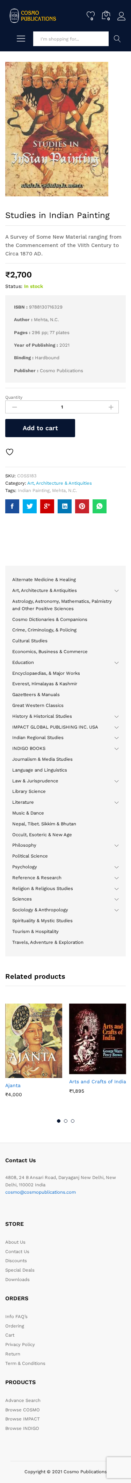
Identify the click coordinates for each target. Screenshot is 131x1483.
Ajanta (13, 1085)
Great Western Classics (38, 705)
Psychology (24, 866)
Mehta (59, 490)
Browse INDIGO (22, 1428)
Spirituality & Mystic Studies (42, 920)
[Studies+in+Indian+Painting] (30, 506)
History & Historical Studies (42, 716)
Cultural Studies (30, 640)
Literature (23, 802)
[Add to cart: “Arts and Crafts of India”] (81, 1070)
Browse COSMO (22, 1409)
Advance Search (117, 38)
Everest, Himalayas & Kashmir (44, 683)
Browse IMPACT (22, 1418)
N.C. (72, 490)
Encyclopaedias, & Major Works (46, 673)
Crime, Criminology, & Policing (44, 629)
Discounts (16, 1260)
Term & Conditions (25, 1363)
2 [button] (65, 1121)
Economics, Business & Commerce (50, 651)
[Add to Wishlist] (10, 452)
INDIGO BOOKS (28, 748)
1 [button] (58, 1121)
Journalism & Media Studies (42, 759)
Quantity (13, 397)
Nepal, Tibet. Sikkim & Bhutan (44, 823)
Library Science (29, 791)
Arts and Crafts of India (97, 1081)
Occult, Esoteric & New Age (42, 834)
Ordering (14, 1326)
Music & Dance (28, 813)
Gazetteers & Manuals (36, 694)
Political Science (30, 856)
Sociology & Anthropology (40, 909)
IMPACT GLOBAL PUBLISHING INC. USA (55, 727)
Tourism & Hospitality (35, 931)
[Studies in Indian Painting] (12, 506)
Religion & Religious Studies (42, 888)
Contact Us (17, 1251)
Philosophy (24, 845)
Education (23, 662)
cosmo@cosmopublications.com (40, 1192)
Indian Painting (34, 490)
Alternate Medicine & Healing (44, 579)
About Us (15, 1242)
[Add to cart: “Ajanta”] (17, 1074)
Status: (13, 286)
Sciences (22, 899)
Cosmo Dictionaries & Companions (49, 619)
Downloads (17, 1279)
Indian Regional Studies (38, 737)
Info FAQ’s (16, 1316)
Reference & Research (36, 877)
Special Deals (20, 1270)
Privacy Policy (20, 1344)
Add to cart (40, 428)
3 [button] (72, 1121)
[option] (34, 1055)
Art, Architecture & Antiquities (59, 483)
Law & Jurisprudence (35, 780)
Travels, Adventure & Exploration (47, 942)
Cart (9, 1335)
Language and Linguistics (39, 770)
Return (12, 1354)
